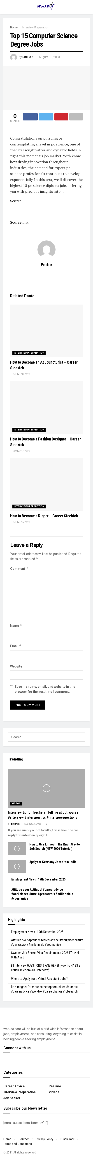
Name (16, 625)
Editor (27, 57)
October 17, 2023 (21, 451)
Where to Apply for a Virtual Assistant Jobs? (39, 978)
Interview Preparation (35, 27)
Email (15, 646)
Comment (19, 568)
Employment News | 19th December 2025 (38, 879)
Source (15, 200)
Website (16, 666)
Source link (19, 222)
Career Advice (14, 1086)
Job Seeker (11, 1098)
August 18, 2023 (49, 57)
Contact (24, 1139)
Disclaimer (67, 1139)
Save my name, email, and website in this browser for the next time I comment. (45, 689)
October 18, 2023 (21, 374)
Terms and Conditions (17, 1143)
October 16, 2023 (21, 522)
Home (14, 27)
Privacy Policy (44, 1139)
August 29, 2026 (32, 824)
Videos (16, 803)
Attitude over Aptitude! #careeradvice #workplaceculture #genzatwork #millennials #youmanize (42, 894)
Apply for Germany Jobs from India (53, 862)
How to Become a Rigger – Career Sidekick (44, 515)
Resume (55, 1086)
